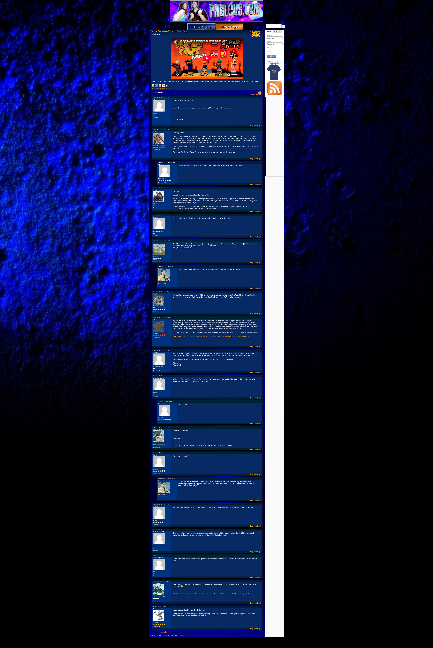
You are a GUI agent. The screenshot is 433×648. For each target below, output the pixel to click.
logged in (164, 632)
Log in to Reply (255, 126)
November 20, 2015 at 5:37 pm (161, 97)
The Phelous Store (274, 62)
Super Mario (165, 88)
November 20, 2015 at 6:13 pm (161, 129)
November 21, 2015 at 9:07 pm (166, 162)
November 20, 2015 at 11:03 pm (161, 292)
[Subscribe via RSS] (274, 95)
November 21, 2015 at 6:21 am (161, 427)
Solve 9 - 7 (270, 51)
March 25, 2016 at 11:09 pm (160, 606)
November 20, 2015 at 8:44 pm (161, 215)
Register (277, 31)
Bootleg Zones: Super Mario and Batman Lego (169, 31)
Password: (270, 41)
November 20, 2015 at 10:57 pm (161, 240)
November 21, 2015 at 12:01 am (166, 266)
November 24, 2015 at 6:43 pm (161, 555)
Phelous (153, 33)
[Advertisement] (275, 131)
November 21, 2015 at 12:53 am (161, 350)
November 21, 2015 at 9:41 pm (161, 452)
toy (156, 88)
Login (269, 31)
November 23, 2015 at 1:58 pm (161, 504)
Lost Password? (270, 47)
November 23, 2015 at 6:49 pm (161, 530)
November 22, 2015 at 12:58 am (166, 478)
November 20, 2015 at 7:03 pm (161, 188)
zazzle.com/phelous (274, 63)
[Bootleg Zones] (255, 34)
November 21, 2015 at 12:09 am (161, 317)
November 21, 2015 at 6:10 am (161, 376)
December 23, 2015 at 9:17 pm (161, 581)
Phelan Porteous (202, 27)
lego (153, 88)
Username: (270, 35)
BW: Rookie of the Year (159, 635)
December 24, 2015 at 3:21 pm (166, 401)
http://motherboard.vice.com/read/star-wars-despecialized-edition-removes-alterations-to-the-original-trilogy (211, 336)
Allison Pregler (229, 26)
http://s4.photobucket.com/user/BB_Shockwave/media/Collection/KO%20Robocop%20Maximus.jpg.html (211, 594)
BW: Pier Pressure (179, 635)
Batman (159, 88)
